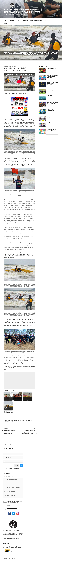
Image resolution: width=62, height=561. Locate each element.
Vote (21, 465)
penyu (15, 66)
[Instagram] (17, 513)
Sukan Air (7, 419)
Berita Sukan (11, 20)
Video (18, 20)
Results (16, 465)
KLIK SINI (17, 468)
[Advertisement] (19, 380)
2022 (6, 420)
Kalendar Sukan (25, 20)
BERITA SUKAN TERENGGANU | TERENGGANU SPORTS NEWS (23, 11)
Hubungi (5, 23)
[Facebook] (9, 513)
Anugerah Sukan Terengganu (36, 20)
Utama (5, 20)
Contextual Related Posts (8, 412)
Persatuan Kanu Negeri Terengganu (17, 420)
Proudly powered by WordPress (9, 558)
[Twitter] (13, 513)
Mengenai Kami (48, 20)
